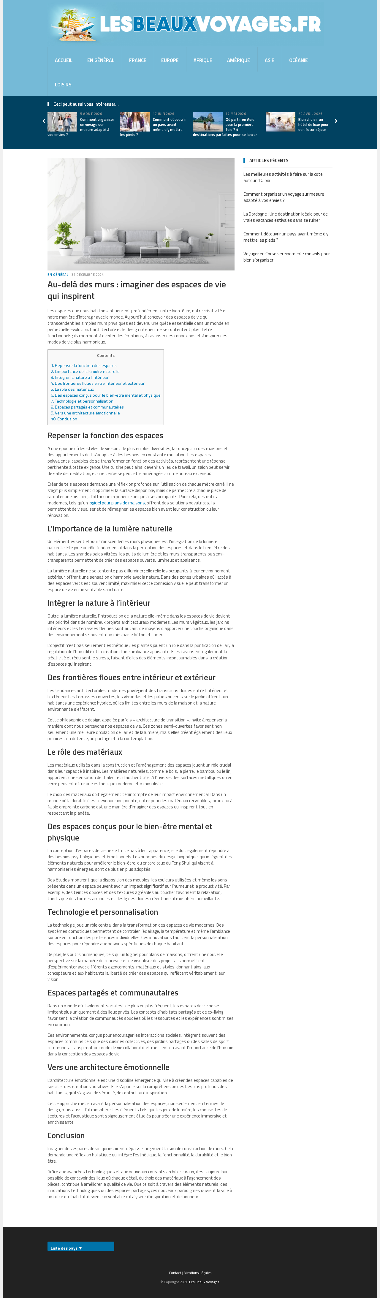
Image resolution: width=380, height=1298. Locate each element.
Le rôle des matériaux (72, 389)
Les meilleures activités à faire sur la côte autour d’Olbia (283, 177)
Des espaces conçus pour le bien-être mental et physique (106, 395)
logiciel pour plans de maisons (117, 502)
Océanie (298, 60)
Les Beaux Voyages (204, 1282)
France (137, 60)
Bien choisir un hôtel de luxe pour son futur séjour (313, 124)
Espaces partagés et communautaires (87, 407)
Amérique (238, 60)
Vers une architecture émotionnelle (85, 413)
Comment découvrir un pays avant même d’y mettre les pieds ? (153, 126)
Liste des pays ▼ (67, 1248)
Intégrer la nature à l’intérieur (80, 377)
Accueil (63, 60)
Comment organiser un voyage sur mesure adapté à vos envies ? (81, 126)
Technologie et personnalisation (82, 401)
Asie (269, 60)
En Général (100, 60)
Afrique (203, 60)
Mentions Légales (197, 1272)
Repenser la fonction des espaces (84, 365)
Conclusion (64, 419)
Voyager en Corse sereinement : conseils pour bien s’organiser (286, 256)
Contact (175, 1272)
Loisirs (63, 84)
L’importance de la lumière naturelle (85, 371)
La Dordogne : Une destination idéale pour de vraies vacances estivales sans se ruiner (285, 217)
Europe (170, 60)
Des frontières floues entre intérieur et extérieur (98, 383)
